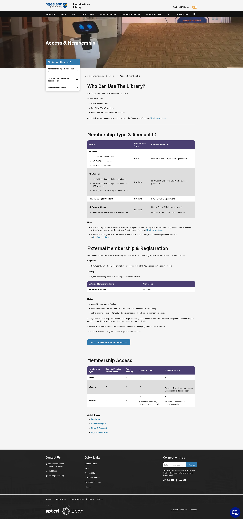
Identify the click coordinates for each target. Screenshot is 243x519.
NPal (87, 468)
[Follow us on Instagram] (168, 480)
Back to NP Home (181, 7)
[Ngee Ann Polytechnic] (57, 6)
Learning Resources (131, 14)
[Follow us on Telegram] (184, 480)
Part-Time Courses (93, 482)
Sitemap (49, 499)
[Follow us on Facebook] (176, 480)
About (111, 76)
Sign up (192, 465)
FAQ (168, 14)
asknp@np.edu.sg (56, 475)
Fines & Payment (99, 428)
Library (88, 487)
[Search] (195, 14)
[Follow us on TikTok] (164, 480)
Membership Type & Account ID (61, 69)
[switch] (194, 7)
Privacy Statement (77, 499)
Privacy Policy (177, 473)
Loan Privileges (98, 423)
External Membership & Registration (58, 79)
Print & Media (88, 14)
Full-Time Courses (92, 477)
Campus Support (153, 14)
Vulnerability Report (96, 499)
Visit (74, 14)
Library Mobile (182, 14)
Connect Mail (90, 473)
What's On (50, 14)
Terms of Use (61, 499)
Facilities (95, 419)
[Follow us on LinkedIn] (180, 480)
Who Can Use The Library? (59, 62)
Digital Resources (108, 14)
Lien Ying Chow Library (94, 76)
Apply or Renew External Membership (107, 342)
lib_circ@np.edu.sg (158, 118)
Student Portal (91, 463)
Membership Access (57, 87)
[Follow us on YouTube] (172, 480)
